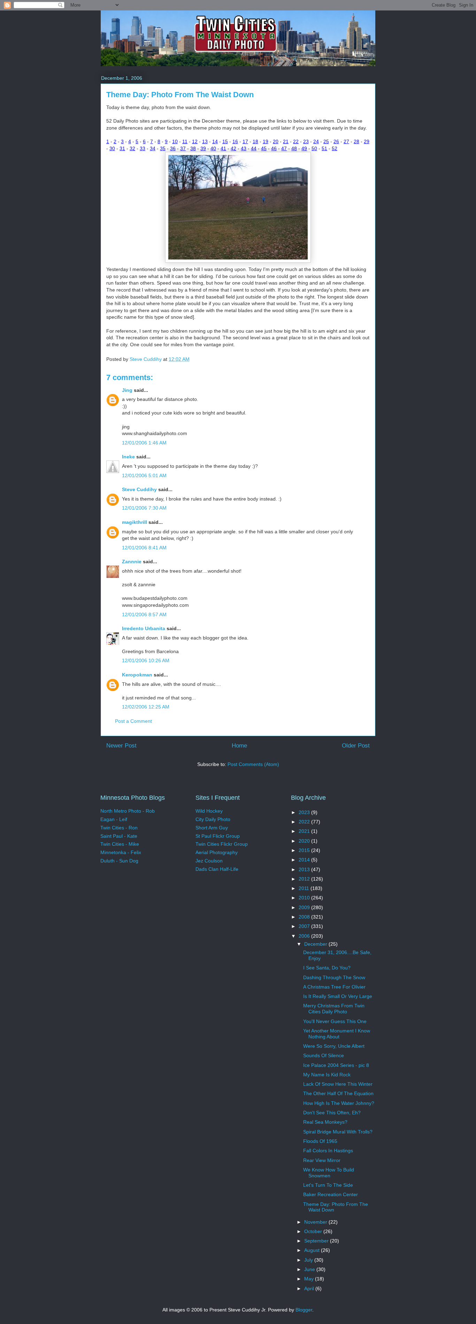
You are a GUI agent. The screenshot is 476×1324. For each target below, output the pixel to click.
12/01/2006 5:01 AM (144, 475)
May (309, 1279)
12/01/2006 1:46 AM (144, 443)
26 (336, 141)
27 (346, 141)
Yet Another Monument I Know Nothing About (336, 1033)
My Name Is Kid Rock (327, 1074)
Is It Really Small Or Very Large (337, 996)
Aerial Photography (216, 852)
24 (316, 141)
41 (223, 148)
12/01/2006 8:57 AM (144, 614)
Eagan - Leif (113, 819)
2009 (305, 907)
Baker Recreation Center (330, 1194)
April (309, 1288)
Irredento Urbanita (143, 628)
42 (233, 148)
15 (225, 141)
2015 (305, 850)
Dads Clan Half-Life (216, 869)
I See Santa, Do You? (327, 967)
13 (205, 141)
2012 (305, 879)
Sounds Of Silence (323, 1055)
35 (163, 148)
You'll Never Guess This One (335, 1021)
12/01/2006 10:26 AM (145, 660)
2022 (305, 821)
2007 (305, 926)
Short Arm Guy (211, 827)
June (310, 1269)
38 (193, 148)
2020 (305, 841)
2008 (305, 917)
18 (255, 141)
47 (284, 148)
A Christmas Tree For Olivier (334, 987)
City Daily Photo (212, 819)
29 (366, 141)
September (317, 1241)
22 (296, 141)
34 (152, 148)
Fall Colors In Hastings (328, 1150)
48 (294, 148)
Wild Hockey (209, 811)
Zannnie (131, 561)
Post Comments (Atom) (253, 764)
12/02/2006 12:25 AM (145, 707)
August (312, 1250)
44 (253, 148)
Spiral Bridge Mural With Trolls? (338, 1132)
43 (243, 148)
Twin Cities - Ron (119, 827)
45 (264, 148)
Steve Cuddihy (139, 489)
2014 (305, 859)
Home (239, 745)
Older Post (356, 745)
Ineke (128, 456)
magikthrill (134, 522)
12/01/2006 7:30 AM (144, 508)
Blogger (303, 1310)
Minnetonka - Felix (120, 852)
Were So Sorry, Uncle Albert (333, 1046)
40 (213, 148)
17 (245, 141)
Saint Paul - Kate (118, 836)
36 (173, 148)
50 (314, 148)
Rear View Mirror (321, 1160)
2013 (305, 869)
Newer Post (121, 745)
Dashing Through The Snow (334, 977)
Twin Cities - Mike (119, 844)
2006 (305, 936)
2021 (305, 831)
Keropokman (137, 675)
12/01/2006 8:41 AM (144, 547)
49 (304, 148)
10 (175, 141)
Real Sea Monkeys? (325, 1122)
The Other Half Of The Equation (338, 1093)
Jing (127, 390)
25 (326, 141)
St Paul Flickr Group (217, 836)
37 (183, 148)
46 (274, 148)
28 (356, 141)
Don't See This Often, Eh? (332, 1112)
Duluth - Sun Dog (119, 861)
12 (195, 141)
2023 (305, 812)
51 (324, 148)
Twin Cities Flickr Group (221, 844)
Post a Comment (133, 721)
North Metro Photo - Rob (127, 811)
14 (215, 141)
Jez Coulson (209, 861)
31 (122, 148)
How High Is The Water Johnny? (338, 1103)
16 (235, 141)
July (309, 1260)
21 (286, 141)
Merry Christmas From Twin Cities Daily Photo (333, 1008)
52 (334, 148)
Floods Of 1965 (320, 1141)
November (316, 1222)
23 (306, 141)
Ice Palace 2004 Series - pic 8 (336, 1065)
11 (184, 141)
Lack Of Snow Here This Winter (338, 1084)
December (316, 944)
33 (142, 148)
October (313, 1231)
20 (275, 141)
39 (203, 148)
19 (265, 141)
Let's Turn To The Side (328, 1185)
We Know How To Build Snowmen (328, 1172)
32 (132, 148)
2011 (304, 888)
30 (112, 148)
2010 (305, 897)
